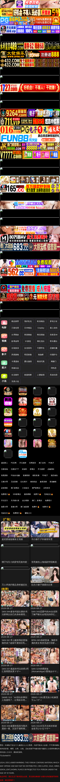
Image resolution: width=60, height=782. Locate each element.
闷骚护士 (53, 354)
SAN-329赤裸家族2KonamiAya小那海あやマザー (44, 671)
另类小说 (15, 381)
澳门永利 (42, 463)
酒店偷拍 (54, 475)
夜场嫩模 (53, 481)
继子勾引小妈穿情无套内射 (14, 561)
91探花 (28, 341)
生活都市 (15, 375)
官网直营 (32, 463)
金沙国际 (25, 500)
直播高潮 (26, 475)
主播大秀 (4, 481)
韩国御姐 (28, 334)
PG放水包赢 (15, 475)
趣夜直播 (43, 481)
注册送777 (15, 469)
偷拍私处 (33, 481)
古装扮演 (15, 348)
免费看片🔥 (5, 494)
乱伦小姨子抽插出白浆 (42, 584)
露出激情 (28, 361)
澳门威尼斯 (25, 507)
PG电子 (51, 463)
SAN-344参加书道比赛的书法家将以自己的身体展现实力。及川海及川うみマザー (14, 614)
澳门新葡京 (15, 488)
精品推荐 (15, 321)
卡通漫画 (15, 361)
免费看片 (48, 500)
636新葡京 (17, 494)
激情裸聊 (27, 494)
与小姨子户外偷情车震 (42, 539)
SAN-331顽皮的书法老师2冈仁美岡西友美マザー (15, 670)
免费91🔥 (35, 507)
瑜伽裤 (41, 354)
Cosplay (41, 328)
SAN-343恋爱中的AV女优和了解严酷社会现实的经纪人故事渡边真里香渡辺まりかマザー (44, 615)
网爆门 (53, 361)
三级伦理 (15, 328)
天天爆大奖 (15, 500)
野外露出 (53, 341)
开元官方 (4, 500)
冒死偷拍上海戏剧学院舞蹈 (44, 561)
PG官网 (14, 463)
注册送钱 (4, 469)
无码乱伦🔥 (48, 494)
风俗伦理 (53, 375)
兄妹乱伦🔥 (5, 513)
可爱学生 (41, 348)
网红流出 (41, 341)
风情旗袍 (15, 354)
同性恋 (53, 368)
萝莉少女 (53, 321)
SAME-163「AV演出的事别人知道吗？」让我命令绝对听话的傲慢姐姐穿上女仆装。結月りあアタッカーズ (14, 701)
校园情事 (28, 375)
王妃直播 (14, 481)
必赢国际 (51, 469)
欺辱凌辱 (15, 341)
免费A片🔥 (46, 507)
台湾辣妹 (15, 334)
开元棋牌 (22, 463)
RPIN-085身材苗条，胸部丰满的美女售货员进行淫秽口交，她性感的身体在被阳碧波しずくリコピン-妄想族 (44, 644)
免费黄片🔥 (17, 513)
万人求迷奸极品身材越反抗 (14, 584)
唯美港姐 (41, 334)
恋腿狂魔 (53, 348)
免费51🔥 (37, 494)
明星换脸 (28, 354)
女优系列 (28, 348)
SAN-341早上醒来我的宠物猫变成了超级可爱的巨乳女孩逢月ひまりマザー (14, 643)
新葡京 (32, 469)
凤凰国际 (4, 475)
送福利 (24, 469)
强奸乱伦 (28, 321)
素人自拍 (53, 328)
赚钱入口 (28, 513)
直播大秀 (14, 507)
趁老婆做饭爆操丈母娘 (12, 539)
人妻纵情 (41, 375)
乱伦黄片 (24, 481)
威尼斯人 (4, 463)
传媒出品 (15, 368)
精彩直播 (36, 475)
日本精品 (28, 328)
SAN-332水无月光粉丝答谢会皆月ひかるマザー (44, 727)
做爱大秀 (4, 507)
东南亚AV (53, 334)
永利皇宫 (46, 488)
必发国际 (4, 488)
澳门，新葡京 (37, 500)
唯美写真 (41, 361)
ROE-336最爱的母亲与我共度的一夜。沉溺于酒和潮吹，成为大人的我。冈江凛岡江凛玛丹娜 (14, 729)
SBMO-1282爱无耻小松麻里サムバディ (44, 698)
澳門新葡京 (36, 488)
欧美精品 (41, 321)
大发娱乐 (25, 488)
